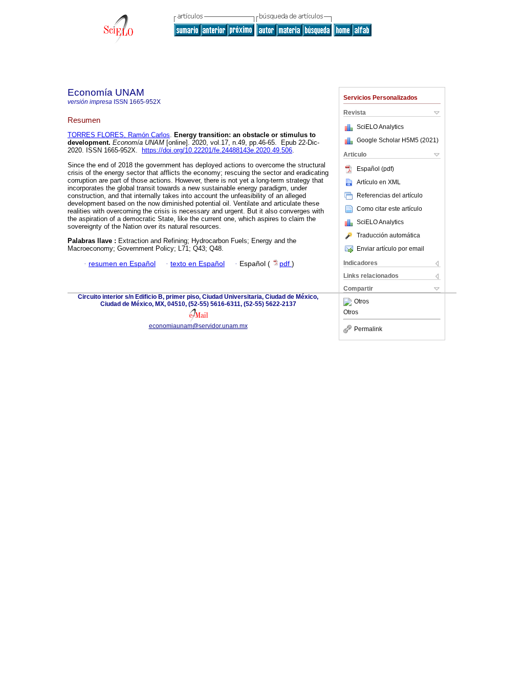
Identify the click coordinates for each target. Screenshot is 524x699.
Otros (361, 301)
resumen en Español (122, 264)
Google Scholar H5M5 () (398, 140)
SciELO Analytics (380, 126)
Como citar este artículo (389, 208)
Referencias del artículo (390, 195)
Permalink (368, 329)
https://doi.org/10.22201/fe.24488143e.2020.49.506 (217, 150)
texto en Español (197, 264)
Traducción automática (388, 235)
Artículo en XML (379, 182)
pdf (285, 264)
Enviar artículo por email (390, 248)
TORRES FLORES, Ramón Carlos (119, 135)
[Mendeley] (348, 301)
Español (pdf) (375, 168)
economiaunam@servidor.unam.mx (198, 326)
